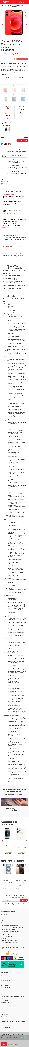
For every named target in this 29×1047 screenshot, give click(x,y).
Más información (23, 1044)
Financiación (4, 1005)
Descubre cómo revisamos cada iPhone (14, 213)
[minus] (2, 140)
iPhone (6, 196)
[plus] (15, 140)
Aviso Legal (3, 983)
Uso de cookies (4, 978)
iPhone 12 (6, 275)
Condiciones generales (6, 985)
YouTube (15, 904)
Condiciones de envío (6, 987)
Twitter (12, 903)
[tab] (5, 180)
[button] (14, 2)
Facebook (7, 903)
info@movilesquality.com (7, 934)
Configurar (9, 1044)
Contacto (3, 1012)
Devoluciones (4, 1019)
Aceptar (4, 1044)
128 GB (21, 77)
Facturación (3, 992)
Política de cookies (5, 975)
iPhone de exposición (8, 194)
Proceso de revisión (5, 1002)
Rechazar (16, 1044)
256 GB (7, 80)
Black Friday (4, 914)
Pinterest (23, 903)
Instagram (17, 903)
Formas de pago (5, 989)
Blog (2, 994)
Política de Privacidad (6, 980)
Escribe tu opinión (22, 59)
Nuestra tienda (4, 1025)
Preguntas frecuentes (6, 1016)
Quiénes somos (4, 1014)
